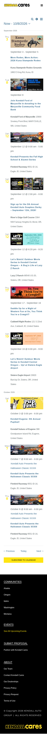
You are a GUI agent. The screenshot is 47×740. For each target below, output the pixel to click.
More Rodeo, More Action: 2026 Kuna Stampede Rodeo (26, 59)
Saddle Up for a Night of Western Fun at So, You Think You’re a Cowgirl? (26, 311)
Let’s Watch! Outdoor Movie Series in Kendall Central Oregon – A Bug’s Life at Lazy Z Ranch (26, 264)
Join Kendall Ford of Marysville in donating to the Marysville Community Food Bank (26, 105)
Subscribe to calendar (24, 560)
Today (24, 551)
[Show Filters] (37, 19)
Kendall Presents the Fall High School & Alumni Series (27, 158)
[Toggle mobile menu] (42, 5)
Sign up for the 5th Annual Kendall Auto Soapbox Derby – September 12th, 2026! (26, 207)
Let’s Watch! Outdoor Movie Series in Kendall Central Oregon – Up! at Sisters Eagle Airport (26, 363)
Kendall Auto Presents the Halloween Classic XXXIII (25, 475)
